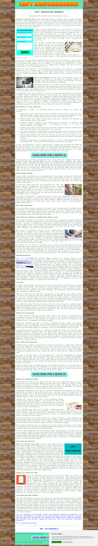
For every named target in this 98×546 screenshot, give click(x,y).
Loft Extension (39, 515)
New (29, 533)
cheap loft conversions (32, 487)
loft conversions (31, 65)
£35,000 (45, 35)
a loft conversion (76, 93)
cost (64, 29)
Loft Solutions (37, 514)
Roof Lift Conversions (23, 517)
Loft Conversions (39, 533)
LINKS (66, 8)
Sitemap (17, 533)
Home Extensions (28, 515)
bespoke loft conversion (50, 484)
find (21, 498)
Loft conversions (21, 159)
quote (80, 421)
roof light (31, 209)
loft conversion (49, 23)
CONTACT (73, 8)
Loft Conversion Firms (52, 515)
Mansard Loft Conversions (51, 514)
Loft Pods (78, 515)
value (56, 60)
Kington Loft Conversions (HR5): (26, 19)
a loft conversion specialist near (58, 462)
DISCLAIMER (79, 8)
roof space (72, 261)
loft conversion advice (31, 489)
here (54, 510)
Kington (41, 159)
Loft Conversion (26, 514)
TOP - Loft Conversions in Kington (26, 523)
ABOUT (69, 8)
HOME (62, 8)
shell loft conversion (45, 70)
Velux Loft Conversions (64, 519)
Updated (32, 533)
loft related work (57, 489)
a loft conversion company (63, 457)
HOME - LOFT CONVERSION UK (49, 528)
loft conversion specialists (40, 475)
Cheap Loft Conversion (67, 515)
